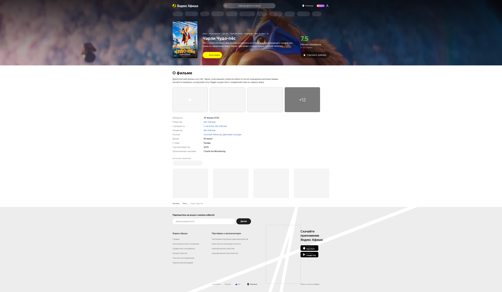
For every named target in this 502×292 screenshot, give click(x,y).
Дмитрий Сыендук (232, 134)
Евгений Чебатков (213, 134)
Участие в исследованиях (183, 218)
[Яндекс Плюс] (321, 5)
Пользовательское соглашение (186, 204)
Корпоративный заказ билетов (225, 214)
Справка (176, 199)
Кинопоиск (186, 158)
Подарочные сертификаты (184, 209)
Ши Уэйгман (210, 122)
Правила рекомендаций (183, 223)
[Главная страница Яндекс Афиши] (174, 5)
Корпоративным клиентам (223, 209)
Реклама (228, 245)
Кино (185, 164)
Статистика (216, 245)
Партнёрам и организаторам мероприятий (230, 199)
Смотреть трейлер (316, 55)
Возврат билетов (180, 214)
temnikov (176, 164)
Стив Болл (209, 126)
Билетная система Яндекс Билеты (226, 204)
